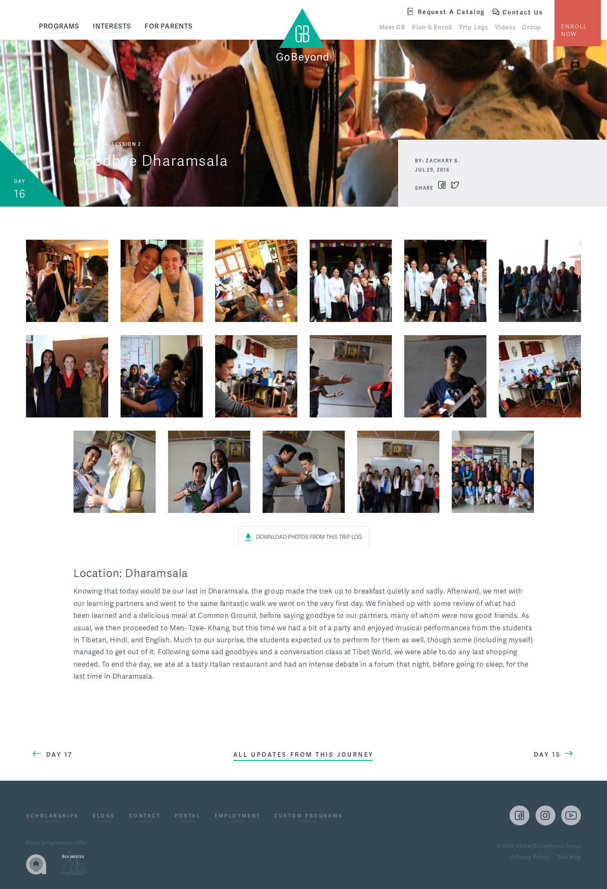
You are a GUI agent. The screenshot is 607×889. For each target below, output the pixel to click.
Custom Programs (308, 816)
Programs (59, 26)
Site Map (569, 857)
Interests (112, 26)
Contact (145, 816)
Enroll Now (574, 30)
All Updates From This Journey (303, 754)
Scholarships (52, 816)
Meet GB (392, 26)
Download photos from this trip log (309, 537)
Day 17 (59, 754)
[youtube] (571, 815)
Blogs (103, 816)
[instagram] (545, 815)
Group (531, 26)
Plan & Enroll (432, 26)
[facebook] (519, 815)
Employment (238, 816)
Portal (188, 816)
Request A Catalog (451, 11)
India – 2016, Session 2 (107, 144)
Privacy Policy (530, 857)
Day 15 (547, 754)
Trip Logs (473, 26)
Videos (505, 26)
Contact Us (523, 12)
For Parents (169, 26)
